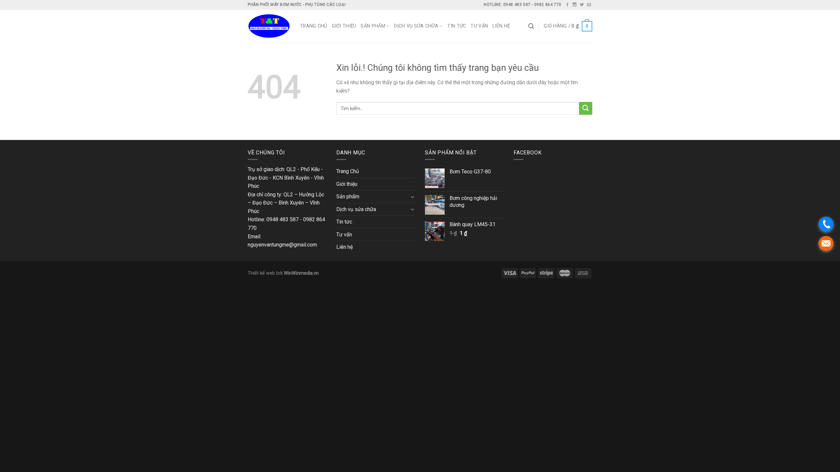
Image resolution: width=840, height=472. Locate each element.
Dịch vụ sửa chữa (416, 26)
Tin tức (456, 26)
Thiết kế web (261, 273)
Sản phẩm (373, 26)
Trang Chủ (313, 26)
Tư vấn (479, 26)
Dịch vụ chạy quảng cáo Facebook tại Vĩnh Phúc (123, 135)
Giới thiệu (344, 26)
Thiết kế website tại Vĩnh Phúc (34, 135)
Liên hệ (501, 26)
